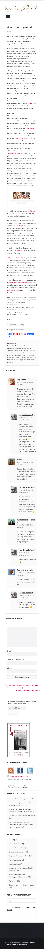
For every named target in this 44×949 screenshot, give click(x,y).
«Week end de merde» (15, 258)
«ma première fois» (21, 138)
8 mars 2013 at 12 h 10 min (25, 525)
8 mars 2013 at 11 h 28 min (25, 462)
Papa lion (33, 357)
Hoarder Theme (10, 944)
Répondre (20, 385)
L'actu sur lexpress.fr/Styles (18, 787)
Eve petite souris (25, 570)
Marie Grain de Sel (20, 346)
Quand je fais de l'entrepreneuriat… (21, 885)
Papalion (10, 360)
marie (19, 459)
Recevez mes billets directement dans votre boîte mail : (22, 703)
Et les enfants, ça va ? (16, 852)
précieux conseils (13, 290)
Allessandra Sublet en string (19, 350)
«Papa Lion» (22, 226)
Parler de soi (13, 881)
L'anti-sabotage (14, 864)
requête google (18, 360)
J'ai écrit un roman (15, 860)
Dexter (14, 355)
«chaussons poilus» (18, 116)
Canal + (25, 353)
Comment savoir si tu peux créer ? (21, 799)
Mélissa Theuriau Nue (22, 357)
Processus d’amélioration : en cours (25, 690)
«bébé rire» (32, 211)
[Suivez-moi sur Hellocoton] (17, 776)
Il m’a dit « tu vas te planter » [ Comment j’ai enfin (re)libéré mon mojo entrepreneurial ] (21, 824)
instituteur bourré (21, 355)
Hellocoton (28, 779)
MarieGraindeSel (27, 415)
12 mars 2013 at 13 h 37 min (25, 573)
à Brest (11, 840)
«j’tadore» (18, 250)
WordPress (31, 942)
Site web (10, 668)
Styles (14, 787)
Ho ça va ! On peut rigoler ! (23, 348)
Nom (9, 651)
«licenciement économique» (19, 282)
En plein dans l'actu (16, 848)
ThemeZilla (22, 944)
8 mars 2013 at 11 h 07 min (25, 382)
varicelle (26, 360)
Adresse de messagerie (16, 659)
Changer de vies (14, 844)
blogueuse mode (17, 353)
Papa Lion (21, 379)
